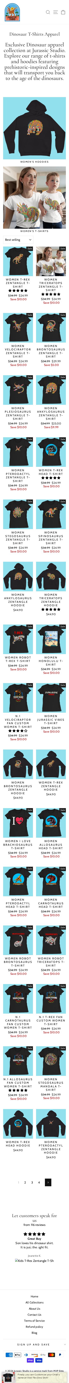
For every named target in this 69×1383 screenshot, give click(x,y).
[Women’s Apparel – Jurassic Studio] (12, 12)
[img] (34, 1234)
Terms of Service (34, 1320)
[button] (17, 290)
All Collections (34, 1302)
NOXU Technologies (41, 1380)
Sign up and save (33, 1344)
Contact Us (34, 1314)
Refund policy (34, 1326)
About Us (34, 1308)
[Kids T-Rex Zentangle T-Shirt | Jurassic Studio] (34, 1264)
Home (34, 1296)
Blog (34, 1332)
